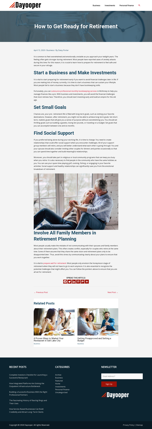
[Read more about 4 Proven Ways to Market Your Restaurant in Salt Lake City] (54, 321)
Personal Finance (62, 389)
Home (57, 383)
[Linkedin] (74, 282)
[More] (87, 282)
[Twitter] (69, 282)
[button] (139, 5)
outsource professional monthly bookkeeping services (74, 91)
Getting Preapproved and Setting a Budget (94, 339)
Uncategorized (61, 392)
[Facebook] (65, 282)
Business (50, 50)
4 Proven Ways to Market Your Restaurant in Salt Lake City (49, 339)
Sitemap (139, 425)
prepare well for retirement (54, 263)
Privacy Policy (129, 425)
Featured (59, 381)
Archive (58, 375)
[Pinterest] (78, 282)
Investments (60, 386)
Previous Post (41, 292)
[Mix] (82, 282)
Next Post (113, 292)
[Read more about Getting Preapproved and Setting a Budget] (97, 321)
